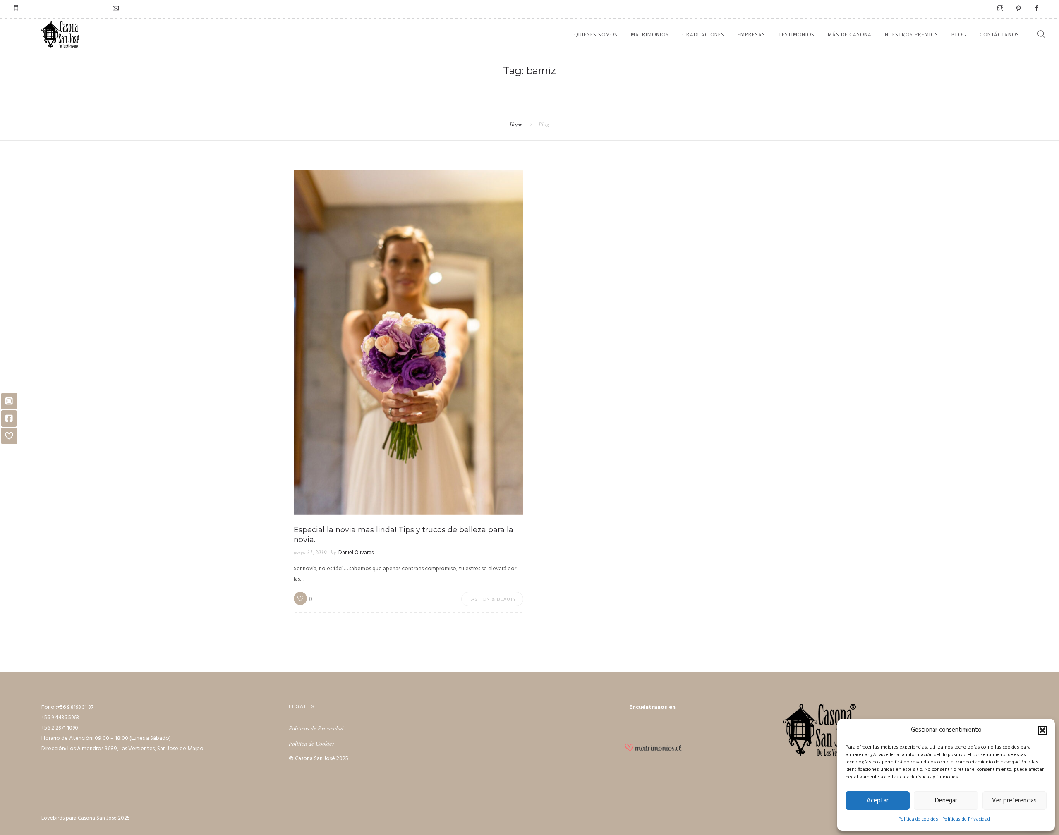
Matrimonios (650, 35)
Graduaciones (703, 35)
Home (516, 124)
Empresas (751, 35)
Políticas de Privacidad (966, 819)
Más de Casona (850, 35)
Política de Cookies (311, 743)
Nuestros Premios (911, 35)
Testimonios (797, 35)
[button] (1042, 730)
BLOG (958, 35)
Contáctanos (999, 35)
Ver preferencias (1014, 801)
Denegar (946, 801)
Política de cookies (918, 819)
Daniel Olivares (356, 552)
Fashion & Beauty (492, 599)
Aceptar (878, 801)
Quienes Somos (596, 35)
